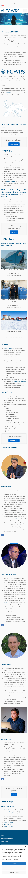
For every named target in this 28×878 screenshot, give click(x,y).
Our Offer (14, 232)
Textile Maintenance (9, 809)
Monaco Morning (8, 812)
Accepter (14, 863)
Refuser (14, 868)
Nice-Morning (7, 824)
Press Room (4, 841)
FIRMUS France (13, 46)
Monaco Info (7, 814)
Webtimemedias (8, 822)
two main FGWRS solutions (19, 381)
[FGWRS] (10, 10)
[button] (25, 846)
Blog (2, 835)
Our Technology (14, 144)
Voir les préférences (14, 872)
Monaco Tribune (8, 826)
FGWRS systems (10, 181)
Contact (5, 2)
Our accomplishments (7, 838)
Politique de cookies (13, 876)
